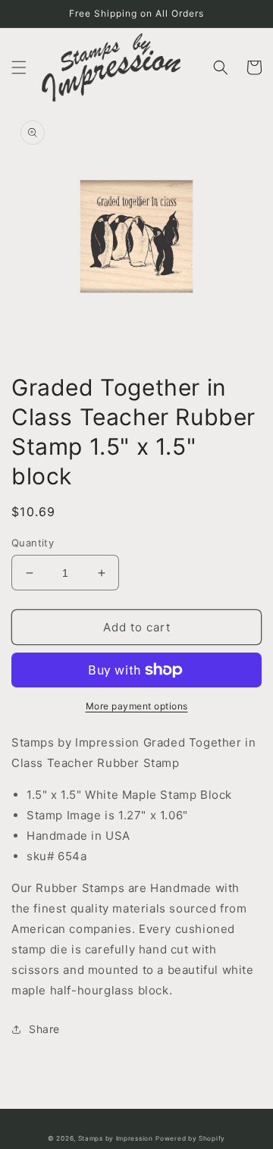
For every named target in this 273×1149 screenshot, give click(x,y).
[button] (19, 67)
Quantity (32, 543)
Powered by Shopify (190, 1138)
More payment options (137, 706)
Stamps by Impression (115, 1138)
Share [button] (44, 1028)
